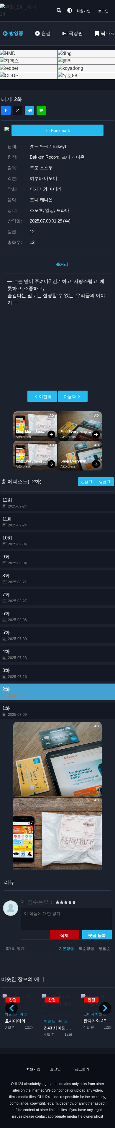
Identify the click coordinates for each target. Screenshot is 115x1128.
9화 (14, 559)
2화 (14, 692)
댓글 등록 (97, 935)
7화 (14, 597)
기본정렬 (67, 948)
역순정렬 (87, 948)
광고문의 (81, 1069)
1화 (14, 711)
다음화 (70, 396)
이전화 (45, 396)
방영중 (16, 33)
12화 (14, 502)
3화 (14, 673)
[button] (105, 1008)
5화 (14, 635)
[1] (57, 903)
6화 (14, 616)
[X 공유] (17, 110)
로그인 (103, 11)
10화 (14, 540)
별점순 (104, 948)
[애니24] (23, 11)
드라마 (18, 1014)
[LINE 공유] (41, 110)
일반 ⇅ (105, 482)
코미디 (88, 1014)
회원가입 (83, 11)
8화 (14, 578)
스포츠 (29, 1014)
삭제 (64, 935)
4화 (14, 654)
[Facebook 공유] (6, 110)
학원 (8, 1014)
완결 (46, 33)
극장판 (76, 33)
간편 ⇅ (87, 482)
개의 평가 (15, 948)
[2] (59, 903)
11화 (14, 521)
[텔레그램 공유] (29, 110)
